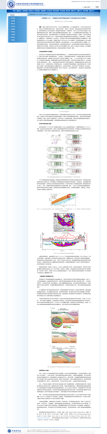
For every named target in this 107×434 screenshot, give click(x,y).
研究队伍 (31, 10)
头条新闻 (13, 21)
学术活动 (13, 26)
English (92, 1)
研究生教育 (56, 10)
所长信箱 (82, 1)
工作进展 (13, 34)
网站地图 (73, 1)
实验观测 (43, 10)
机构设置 (25, 10)
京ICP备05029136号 (55, 431)
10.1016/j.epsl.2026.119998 (43, 417)
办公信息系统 (88, 1)
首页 (14, 10)
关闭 (71, 21)
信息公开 (91, 10)
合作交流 (49, 10)
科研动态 (13, 31)
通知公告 (13, 23)
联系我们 (78, 1)
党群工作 (73, 10)
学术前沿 (13, 40)
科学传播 (85, 10)
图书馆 (68, 10)
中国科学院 (97, 1)
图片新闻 (13, 18)
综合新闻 (13, 29)
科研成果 (37, 10)
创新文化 (79, 10)
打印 (67, 21)
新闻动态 (41, 14)
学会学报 (62, 10)
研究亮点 (13, 37)
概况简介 (19, 10)
